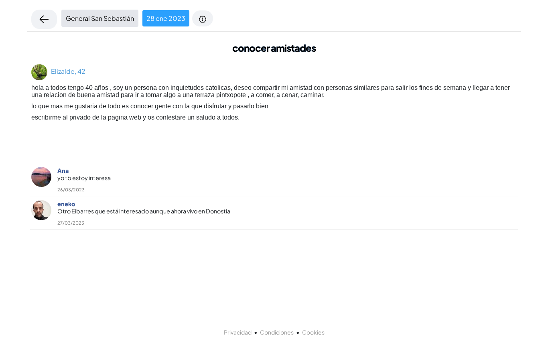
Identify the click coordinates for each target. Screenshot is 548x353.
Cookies (313, 332)
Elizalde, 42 (66, 71)
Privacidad (238, 332)
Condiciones (277, 332)
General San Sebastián (100, 18)
